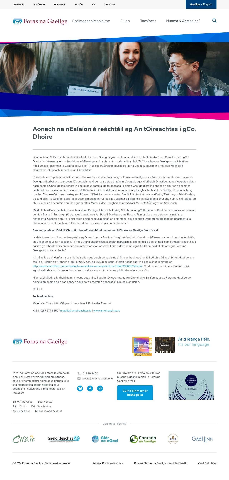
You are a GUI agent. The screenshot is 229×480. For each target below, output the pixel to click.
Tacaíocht (148, 21)
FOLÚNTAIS (39, 4)
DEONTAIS (109, 4)
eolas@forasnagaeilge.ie (97, 378)
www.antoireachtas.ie (106, 310)
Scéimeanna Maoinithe (91, 21)
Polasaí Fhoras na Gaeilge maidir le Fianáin (160, 463)
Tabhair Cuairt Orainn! (48, 411)
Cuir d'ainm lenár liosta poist (135, 393)
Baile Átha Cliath (23, 401)
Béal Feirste (45, 401)
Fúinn (125, 21)
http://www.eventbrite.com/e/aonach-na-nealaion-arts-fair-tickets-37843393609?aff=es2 (87, 266)
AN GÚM (78, 4)
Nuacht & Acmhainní (183, 21)
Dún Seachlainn (41, 406)
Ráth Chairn (20, 406)
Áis (93, 4)
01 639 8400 (90, 373)
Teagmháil (19, 4)
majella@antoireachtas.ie (75, 310)
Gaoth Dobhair (22, 411)
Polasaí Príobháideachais (108, 463)
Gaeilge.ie (59, 4)
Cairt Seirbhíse (207, 463)
